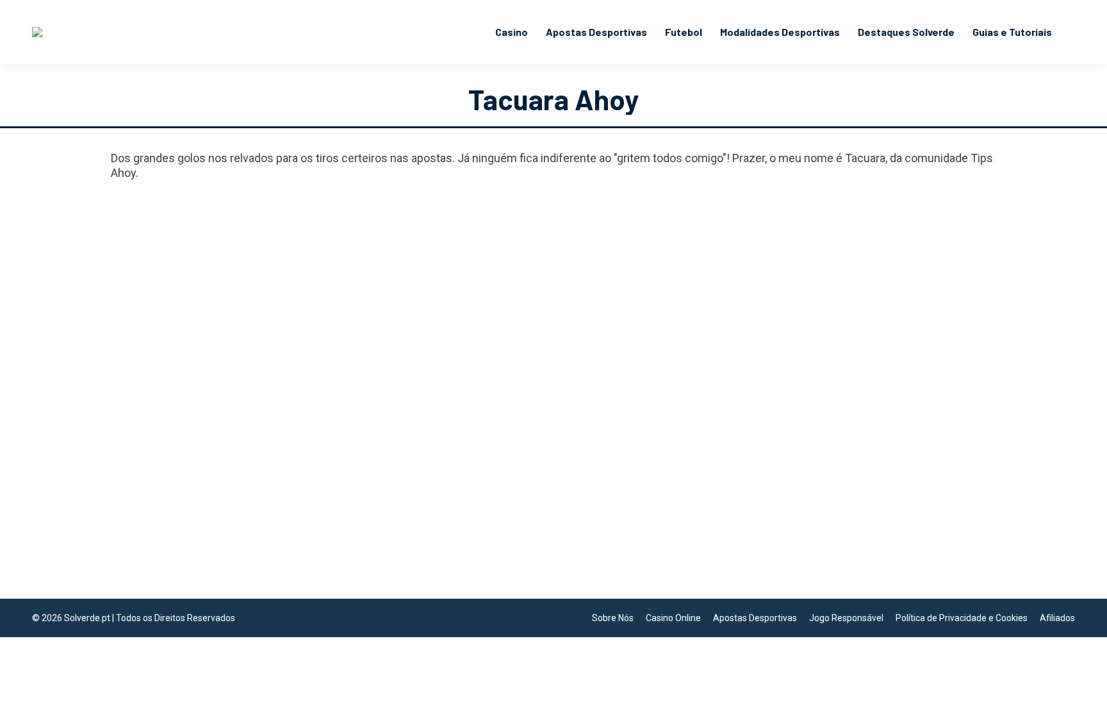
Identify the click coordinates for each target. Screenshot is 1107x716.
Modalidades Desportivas (178, 536)
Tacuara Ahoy (553, 99)
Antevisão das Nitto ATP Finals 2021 (227, 514)
